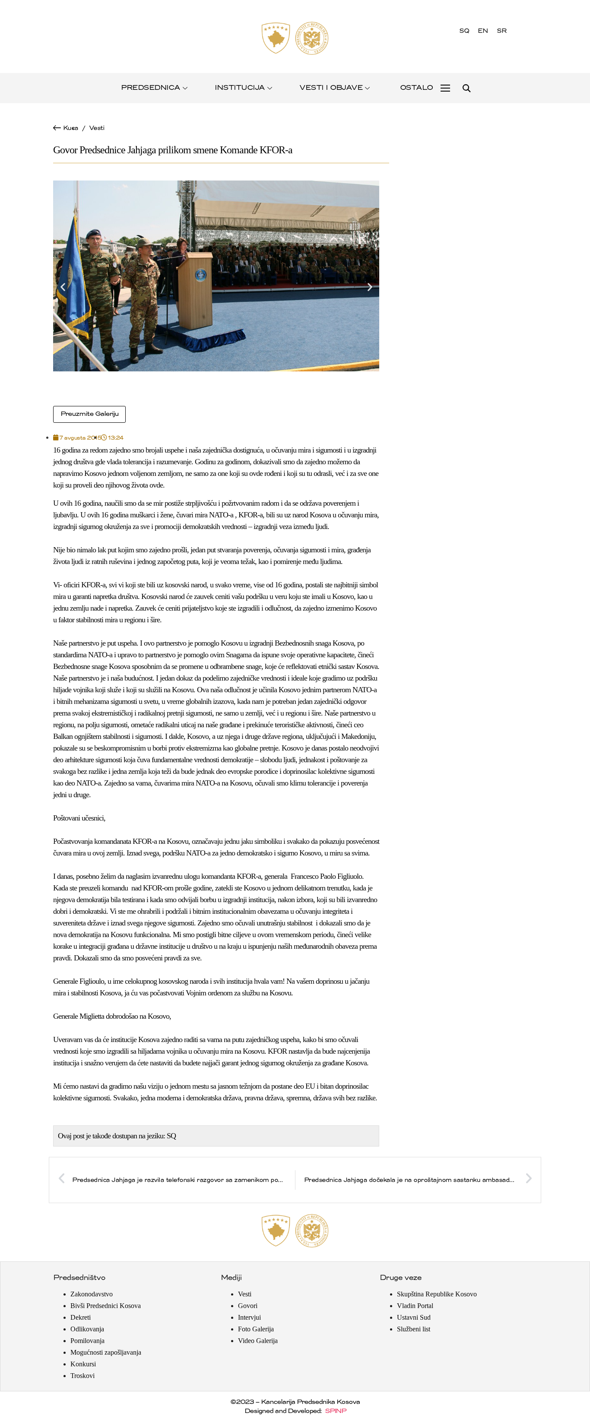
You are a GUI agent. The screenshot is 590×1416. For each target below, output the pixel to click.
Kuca (70, 128)
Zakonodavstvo (91, 1294)
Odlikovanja (87, 1329)
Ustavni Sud (414, 1317)
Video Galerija (258, 1340)
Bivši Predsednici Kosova (105, 1305)
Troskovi (82, 1375)
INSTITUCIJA (240, 88)
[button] (466, 88)
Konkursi (83, 1364)
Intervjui (249, 1317)
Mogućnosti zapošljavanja (105, 1352)
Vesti (97, 128)
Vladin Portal (415, 1305)
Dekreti (80, 1317)
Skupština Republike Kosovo (437, 1294)
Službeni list (413, 1329)
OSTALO (416, 88)
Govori (247, 1305)
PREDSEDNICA (150, 88)
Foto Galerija (256, 1329)
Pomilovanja (87, 1340)
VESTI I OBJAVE (330, 88)
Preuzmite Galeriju (89, 414)
